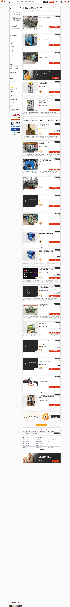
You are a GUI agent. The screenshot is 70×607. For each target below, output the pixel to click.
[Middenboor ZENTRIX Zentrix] (30, 382)
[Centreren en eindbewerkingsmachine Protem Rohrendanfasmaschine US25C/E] (30, 400)
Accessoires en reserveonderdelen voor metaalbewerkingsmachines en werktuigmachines (17, 19)
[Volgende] (37, 22)
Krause (13, 41)
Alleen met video (14, 108)
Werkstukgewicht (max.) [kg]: (15, 68)
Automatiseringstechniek (15, 29)
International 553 (39, 439)
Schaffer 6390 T (51, 443)
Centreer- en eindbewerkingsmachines (17, 12)
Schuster (13, 43)
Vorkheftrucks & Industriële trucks (16, 31)
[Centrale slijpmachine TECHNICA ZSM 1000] (30, 87)
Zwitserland (15, 89)
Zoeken (45, 1)
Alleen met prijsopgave (15, 62)
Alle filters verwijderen (28, 12)
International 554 (39, 441)
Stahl (12, 51)
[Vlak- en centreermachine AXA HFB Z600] (30, 147)
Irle (12, 47)
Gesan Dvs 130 (26, 443)
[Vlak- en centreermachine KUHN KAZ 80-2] (30, 327)
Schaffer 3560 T (51, 441)
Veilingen (13, 102)
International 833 (39, 447)
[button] (68, 2)
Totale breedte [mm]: (13, 72)
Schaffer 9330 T (51, 445)
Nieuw (12, 95)
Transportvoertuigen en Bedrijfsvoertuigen (15, 24)
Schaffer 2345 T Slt (52, 439)
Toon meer (42, 449)
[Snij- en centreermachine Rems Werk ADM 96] (30, 183)
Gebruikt (13, 96)
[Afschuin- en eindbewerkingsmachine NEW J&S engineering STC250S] (30, 237)
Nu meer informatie (55, 417)
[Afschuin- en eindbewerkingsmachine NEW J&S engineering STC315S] (30, 255)
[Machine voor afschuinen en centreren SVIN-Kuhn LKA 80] (30, 219)
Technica (13, 52)
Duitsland (15, 87)
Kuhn (12, 42)
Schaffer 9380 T (51, 447)
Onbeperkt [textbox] (13, 84)
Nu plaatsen (55, 78)
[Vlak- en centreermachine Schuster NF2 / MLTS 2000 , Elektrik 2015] (30, 164)
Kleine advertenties (15, 101)
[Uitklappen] (41, 32)
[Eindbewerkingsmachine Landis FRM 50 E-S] (30, 309)
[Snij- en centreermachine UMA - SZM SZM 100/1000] (30, 21)
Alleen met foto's (14, 106)
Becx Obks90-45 (26, 439)
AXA (12, 46)
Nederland (15, 91)
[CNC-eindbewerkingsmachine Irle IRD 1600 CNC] (30, 58)
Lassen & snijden (17, 21)
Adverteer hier (16, 602)
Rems (12, 50)
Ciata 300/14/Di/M (26, 441)
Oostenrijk (15, 88)
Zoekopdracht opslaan (41, 424)
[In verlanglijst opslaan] (59, 18)
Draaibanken (16, 15)
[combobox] (15, 85)
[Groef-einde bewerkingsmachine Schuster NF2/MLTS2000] (30, 40)
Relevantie (56, 7)
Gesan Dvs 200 (26, 445)
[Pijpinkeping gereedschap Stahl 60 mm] (30, 129)
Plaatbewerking (16, 14)
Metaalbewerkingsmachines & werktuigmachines (16, 9)
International (25, 447)
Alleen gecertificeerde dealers (15, 110)
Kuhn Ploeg (58, 120)
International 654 (39, 443)
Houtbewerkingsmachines (15, 27)
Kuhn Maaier (50, 120)
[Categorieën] (13, 2)
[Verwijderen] (42, 10)
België (13, 81)
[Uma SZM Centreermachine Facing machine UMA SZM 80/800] (30, 105)
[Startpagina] (9, 4)
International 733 (39, 445)
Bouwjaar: (11, 64)
